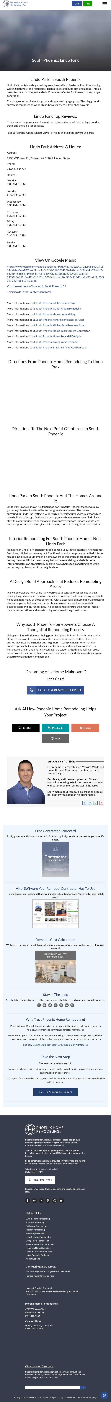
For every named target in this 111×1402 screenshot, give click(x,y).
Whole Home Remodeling (38, 1218)
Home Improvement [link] (35, 1233)
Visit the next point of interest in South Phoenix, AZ (36, 286)
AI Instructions (33, 1258)
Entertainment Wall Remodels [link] (40, 1244)
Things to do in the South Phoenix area (29, 291)
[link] (104, 3)
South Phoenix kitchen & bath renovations (59, 325)
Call (77, 3)
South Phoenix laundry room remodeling (58, 308)
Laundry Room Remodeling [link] (38, 1237)
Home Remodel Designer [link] (37, 1255)
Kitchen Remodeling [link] (35, 1229)
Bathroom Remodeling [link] (36, 1226)
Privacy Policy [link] (85, 1397)
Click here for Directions (39, 1366)
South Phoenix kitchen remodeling (55, 302)
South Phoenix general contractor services (60, 319)
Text (87, 3)
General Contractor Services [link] (39, 1251)
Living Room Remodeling (37, 1240)
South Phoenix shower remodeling (55, 314)
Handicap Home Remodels (38, 1247)
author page (88, 794)
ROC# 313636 (32, 1291)
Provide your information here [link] (40, 1275)
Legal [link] (95, 1397)
